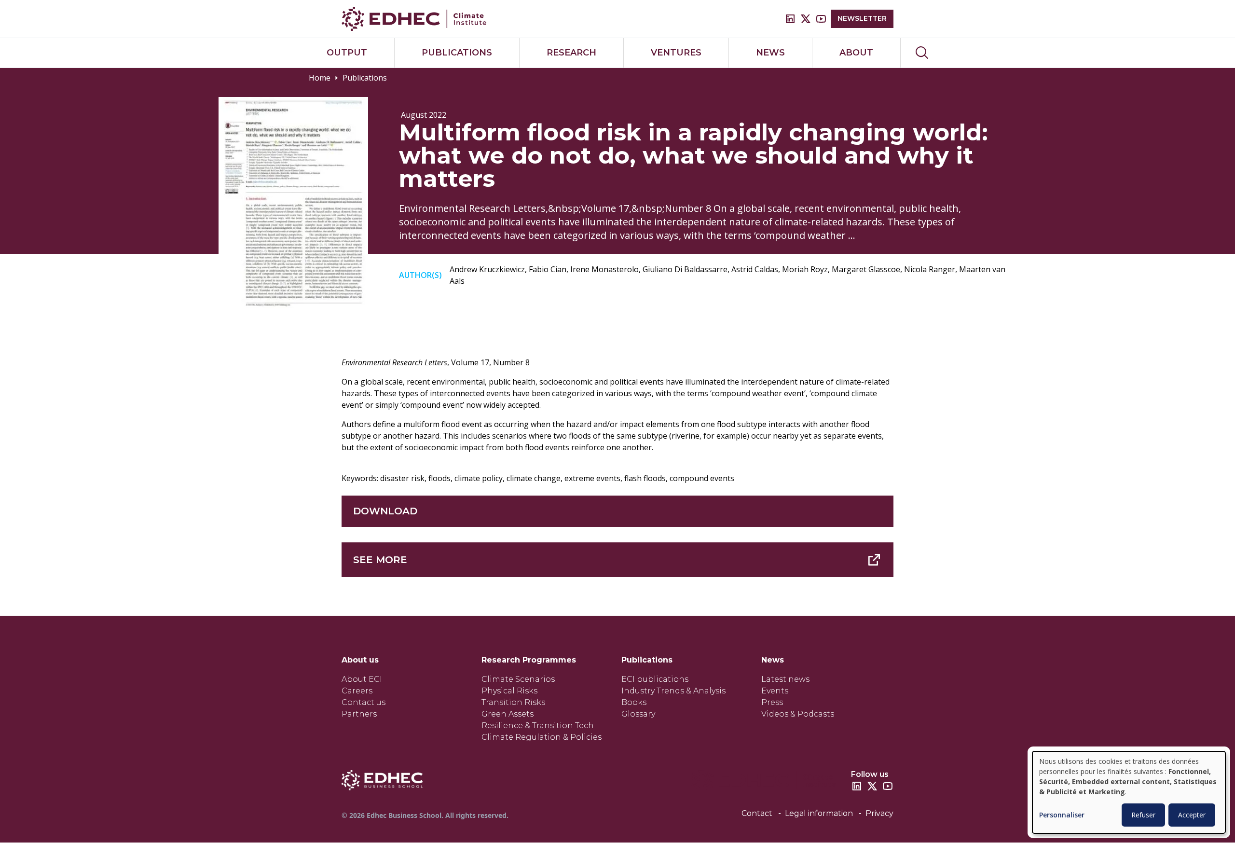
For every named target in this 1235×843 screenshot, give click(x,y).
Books (633, 702)
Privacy (879, 813)
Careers (357, 690)
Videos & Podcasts (797, 714)
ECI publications (654, 679)
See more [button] (380, 560)
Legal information (819, 813)
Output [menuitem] (347, 52)
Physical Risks (509, 690)
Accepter (1192, 814)
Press (772, 702)
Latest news (785, 679)
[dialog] (1128, 792)
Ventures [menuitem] (676, 52)
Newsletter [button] (862, 18)
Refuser (1143, 814)
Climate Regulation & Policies (541, 737)
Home (319, 78)
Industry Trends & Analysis (673, 690)
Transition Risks (513, 702)
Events (774, 690)
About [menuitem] (856, 52)
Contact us (363, 702)
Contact (756, 813)
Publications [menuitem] (457, 52)
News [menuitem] (770, 52)
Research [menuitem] (571, 52)
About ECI (362, 679)
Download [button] (385, 511)
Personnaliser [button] (1061, 815)
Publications (365, 78)
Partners (359, 714)
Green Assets (507, 714)
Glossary (638, 714)
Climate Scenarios (518, 679)
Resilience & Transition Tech (537, 725)
